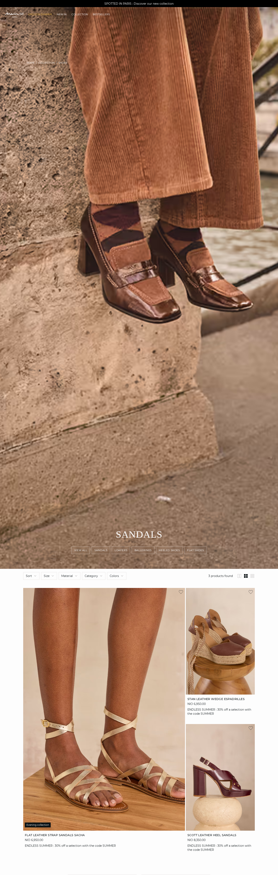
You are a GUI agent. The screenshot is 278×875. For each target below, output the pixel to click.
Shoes (62, 62)
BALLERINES (143, 550)
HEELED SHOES (169, 550)
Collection (46, 62)
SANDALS (100, 550)
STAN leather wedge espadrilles (216, 699)
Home (31, 62)
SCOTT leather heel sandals (211, 835)
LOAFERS (121, 550)
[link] (40, 14)
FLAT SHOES (195, 550)
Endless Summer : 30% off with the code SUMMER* (139, 3)
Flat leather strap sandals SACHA (55, 835)
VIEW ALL (80, 550)
